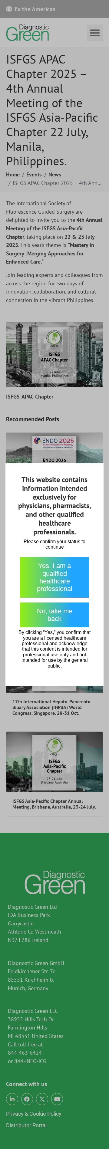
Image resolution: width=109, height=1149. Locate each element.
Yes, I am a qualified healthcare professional (54, 577)
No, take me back (54, 614)
